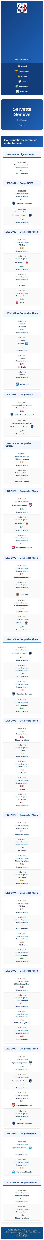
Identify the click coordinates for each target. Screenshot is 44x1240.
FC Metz (22, 245)
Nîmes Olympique (22, 740)
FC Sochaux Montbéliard (24, 415)
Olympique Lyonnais (20, 505)
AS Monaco (19, 262)
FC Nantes (22, 773)
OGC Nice (24, 594)
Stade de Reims (22, 173)
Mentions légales (22, 1236)
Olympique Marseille (19, 1148)
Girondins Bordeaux (24, 203)
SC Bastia (22, 326)
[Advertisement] (22, 35)
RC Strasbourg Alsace (22, 577)
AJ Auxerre (19, 344)
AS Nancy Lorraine (22, 459)
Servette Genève (22, 167)
